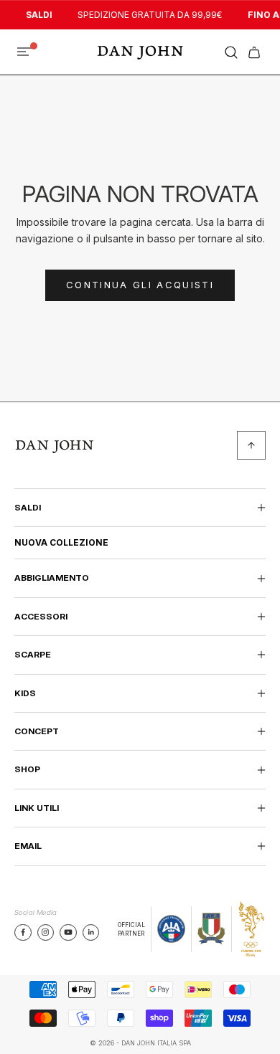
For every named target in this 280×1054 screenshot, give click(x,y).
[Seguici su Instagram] (45, 932)
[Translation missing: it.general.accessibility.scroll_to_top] (251, 445)
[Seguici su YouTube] (68, 932)
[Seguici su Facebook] (23, 932)
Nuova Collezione (61, 542)
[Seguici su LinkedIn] (91, 932)
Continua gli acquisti (140, 284)
